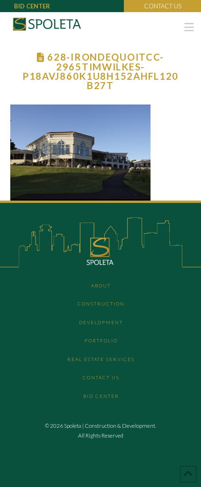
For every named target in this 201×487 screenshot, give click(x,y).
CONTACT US (162, 6)
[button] (189, 27)
